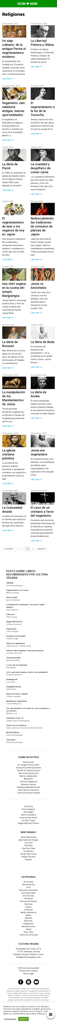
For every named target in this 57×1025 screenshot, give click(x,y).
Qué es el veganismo (15, 643)
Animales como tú (14, 718)
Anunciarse (28, 762)
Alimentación (28, 885)
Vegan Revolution (14, 622)
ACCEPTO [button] (23, 1019)
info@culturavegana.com (28, 957)
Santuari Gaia (28, 848)
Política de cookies (28, 971)
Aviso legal (28, 974)
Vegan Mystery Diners (28, 823)
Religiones (28, 924)
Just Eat (28, 843)
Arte (28, 887)
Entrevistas (28, 896)
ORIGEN (9, 583)
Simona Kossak (13, 658)
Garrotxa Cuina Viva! (28, 773)
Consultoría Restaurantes (28, 768)
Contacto (28, 806)
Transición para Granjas (28, 793)
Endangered (11, 679)
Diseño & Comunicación (28, 770)
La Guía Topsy (28, 820)
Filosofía (28, 898)
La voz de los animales (16, 665)
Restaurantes (28, 926)
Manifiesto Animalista (16, 701)
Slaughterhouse (13, 687)
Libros (29, 907)
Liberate (10, 614)
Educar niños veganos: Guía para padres (25, 651)
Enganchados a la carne (17, 590)
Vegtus (28, 859)
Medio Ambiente (28, 912)
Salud (28, 929)
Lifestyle (28, 910)
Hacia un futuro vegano (17, 694)
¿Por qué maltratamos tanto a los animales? (27, 672)
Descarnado (11, 597)
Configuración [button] (10, 1019)
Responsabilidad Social (28, 787)
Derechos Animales (28, 890)
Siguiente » (41, 549)
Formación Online (28, 901)
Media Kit (28, 779)
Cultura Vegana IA (28, 782)
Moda (28, 915)
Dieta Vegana (28, 809)
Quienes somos (28, 784)
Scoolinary (28, 851)
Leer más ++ (8, 78)
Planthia (29, 845)
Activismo (28, 882)
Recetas (28, 921)
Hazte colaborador (28, 776)
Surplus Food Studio (16, 636)
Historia (28, 904)
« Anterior (8, 549)
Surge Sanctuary (28, 854)
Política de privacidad (28, 968)
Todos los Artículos (28, 935)
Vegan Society (28, 857)
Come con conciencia (16, 725)
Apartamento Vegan (28, 840)
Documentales (28, 893)
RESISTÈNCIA (12, 733)
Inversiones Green (28, 818)
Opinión (28, 918)
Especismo (11, 629)
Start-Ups (28, 932)
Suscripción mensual (28, 790)
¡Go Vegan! (28, 812)
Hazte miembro (28, 815)
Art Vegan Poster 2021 (28, 765)
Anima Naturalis (28, 837)
